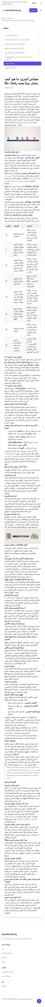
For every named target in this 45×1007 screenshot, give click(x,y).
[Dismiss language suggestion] (40, 3)
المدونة (9, 18)
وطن (3, 18)
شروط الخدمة (6, 976)
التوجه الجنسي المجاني (23, 122)
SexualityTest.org (9, 934)
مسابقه (33, 10)
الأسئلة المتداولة (7, 953)
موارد (3, 962)
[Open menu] (40, 10)
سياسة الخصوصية (7, 972)
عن (3, 949)
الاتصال (4, 986)
